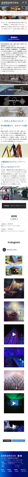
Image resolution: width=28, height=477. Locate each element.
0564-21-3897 (7, 460)
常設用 (3, 466)
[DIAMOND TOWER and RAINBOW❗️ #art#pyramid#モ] (14, 380)
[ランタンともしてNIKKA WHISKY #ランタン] (14, 311)
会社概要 (10, 471)
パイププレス (17, 465)
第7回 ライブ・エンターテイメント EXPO (10, 225)
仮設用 (3, 465)
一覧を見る (14, 218)
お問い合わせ (24, 471)
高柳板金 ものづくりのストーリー (14, 206)
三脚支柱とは (4, 463)
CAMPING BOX (11, 463)
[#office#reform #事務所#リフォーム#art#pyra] (14, 357)
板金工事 (3, 471)
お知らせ (3, 224)
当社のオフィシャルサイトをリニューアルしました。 (13, 231)
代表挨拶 (16, 471)
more (14, 79)
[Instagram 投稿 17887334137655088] (14, 426)
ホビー (22, 463)
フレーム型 (17, 466)
